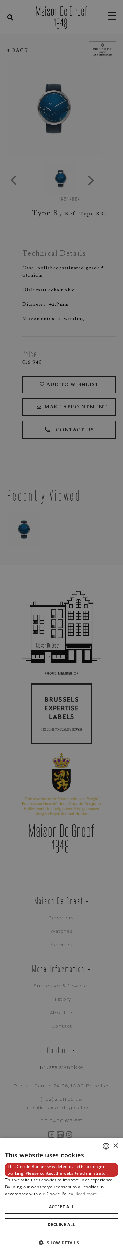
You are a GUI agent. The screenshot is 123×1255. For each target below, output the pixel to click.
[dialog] (61, 1196)
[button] (61, 1243)
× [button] (115, 1146)
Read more (86, 1194)
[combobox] (105, 1146)
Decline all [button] (61, 1225)
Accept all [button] (61, 1207)
